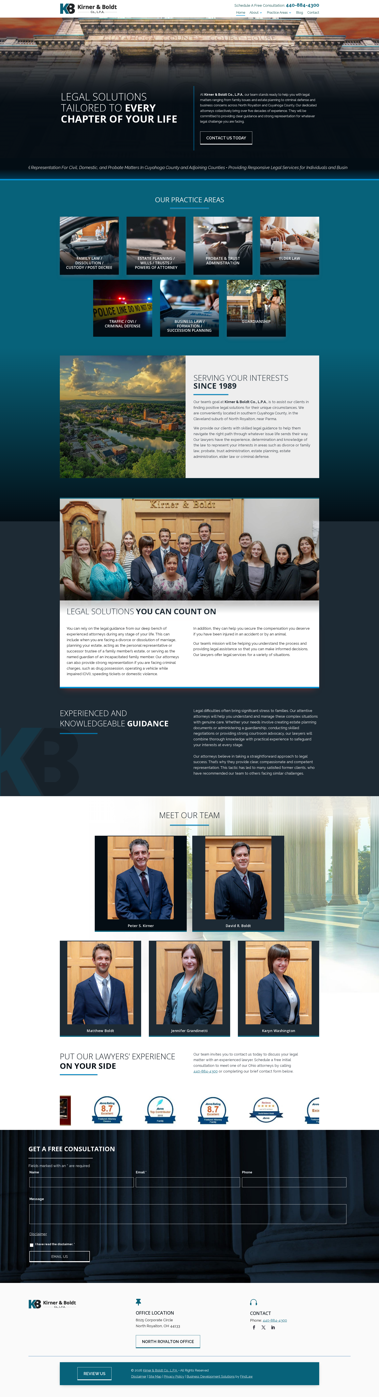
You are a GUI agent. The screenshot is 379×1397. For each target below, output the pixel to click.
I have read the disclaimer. (55, 1244)
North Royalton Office (168, 1341)
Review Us (94, 1373)
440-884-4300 (302, 5)
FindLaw (246, 1376)
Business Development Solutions (211, 1376)
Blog (299, 12)
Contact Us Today (226, 138)
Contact (313, 12)
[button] (375, 1368)
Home (240, 12)
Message (36, 1199)
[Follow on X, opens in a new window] (263, 1327)
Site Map (155, 1376)
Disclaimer (38, 1234)
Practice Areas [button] (277, 12)
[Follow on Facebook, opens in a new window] (254, 1327)
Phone (247, 1172)
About (254, 12)
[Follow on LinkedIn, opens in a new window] (273, 1327)
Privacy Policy (174, 1376)
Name (34, 1172)
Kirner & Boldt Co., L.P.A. (160, 1370)
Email (141, 1172)
